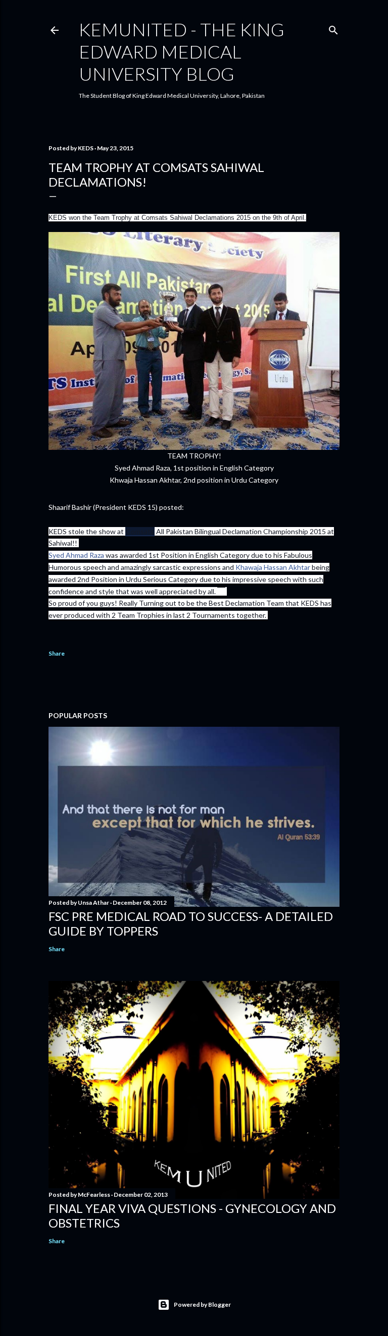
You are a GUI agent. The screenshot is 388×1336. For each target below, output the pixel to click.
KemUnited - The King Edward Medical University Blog (181, 51)
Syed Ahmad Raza (76, 555)
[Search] (333, 28)
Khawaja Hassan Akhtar (272, 567)
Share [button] (56, 653)
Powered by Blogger (202, 1304)
